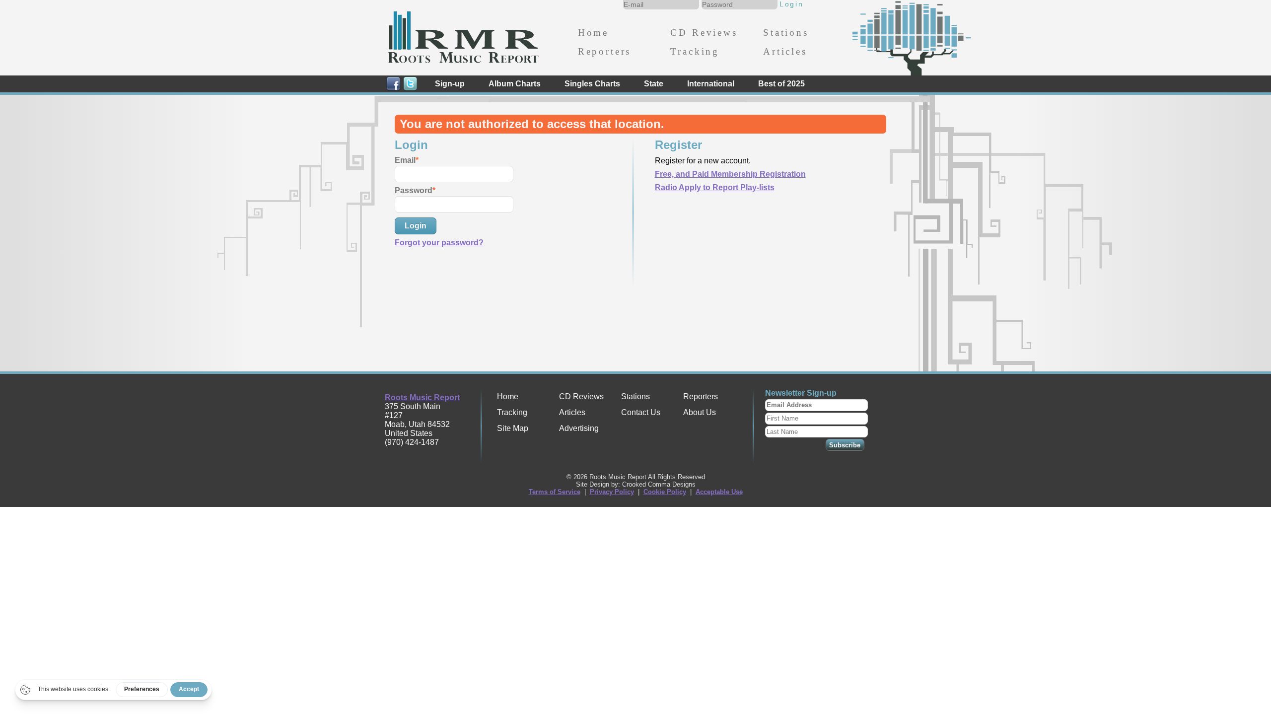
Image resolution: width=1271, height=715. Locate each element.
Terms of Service (554, 492)
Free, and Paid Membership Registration (730, 174)
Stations (786, 32)
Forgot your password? (439, 242)
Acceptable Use (719, 492)
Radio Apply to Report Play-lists (715, 187)
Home (593, 32)
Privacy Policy (612, 492)
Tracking (694, 51)
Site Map (512, 428)
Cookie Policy (664, 492)
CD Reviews (703, 32)
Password (413, 190)
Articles (785, 51)
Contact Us (640, 412)
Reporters (604, 51)
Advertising (579, 428)
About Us (699, 412)
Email (405, 160)
